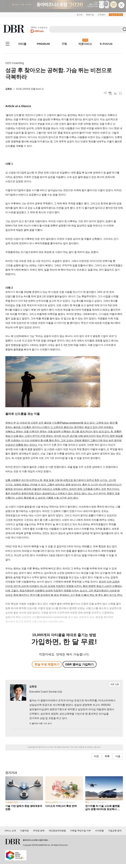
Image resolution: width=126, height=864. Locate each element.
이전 (96, 756)
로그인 (80, 14)
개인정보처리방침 (57, 830)
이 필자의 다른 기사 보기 (40, 723)
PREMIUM (43, 43)
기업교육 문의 (116, 14)
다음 (117, 756)
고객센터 (101, 14)
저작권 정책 (38, 830)
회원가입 (90, 14)
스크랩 (120, 93)
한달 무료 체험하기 (47, 664)
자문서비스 (85, 43)
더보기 (105, 92)
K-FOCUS (106, 43)
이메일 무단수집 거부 (80, 830)
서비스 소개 (10, 830)
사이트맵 (99, 830)
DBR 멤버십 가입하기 (79, 664)
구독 (64, 43)
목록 (107, 756)
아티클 (22, 43)
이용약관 (24, 830)
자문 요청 (114, 684)
